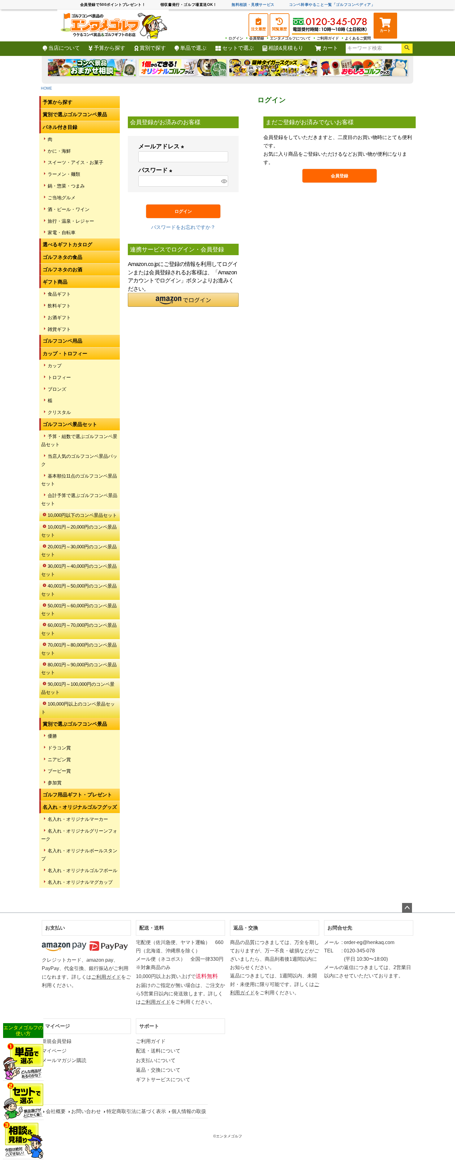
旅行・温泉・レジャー (71, 221)
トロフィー (59, 377)
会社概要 (56, 1111)
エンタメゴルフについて (290, 38)
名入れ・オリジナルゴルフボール (82, 870)
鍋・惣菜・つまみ (66, 185)
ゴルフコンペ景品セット (70, 424)
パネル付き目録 (60, 127)
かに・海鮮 (59, 151)
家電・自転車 (62, 232)
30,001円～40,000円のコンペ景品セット (79, 570)
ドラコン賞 (59, 747)
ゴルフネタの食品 (62, 257)
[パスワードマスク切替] (223, 181)
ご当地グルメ (62, 197)
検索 (407, 48)
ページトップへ (407, 908)
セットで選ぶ (238, 48)
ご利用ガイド (328, 38)
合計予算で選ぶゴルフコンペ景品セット (79, 499)
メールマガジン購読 (64, 1060)
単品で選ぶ (193, 48)
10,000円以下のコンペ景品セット (82, 515)
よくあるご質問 (358, 38)
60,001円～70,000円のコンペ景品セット (79, 629)
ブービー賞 (59, 771)
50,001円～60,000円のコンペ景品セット (79, 609)
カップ (55, 365)
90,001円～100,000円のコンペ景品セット (78, 688)
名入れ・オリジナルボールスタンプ (79, 854)
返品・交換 (245, 927)
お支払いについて (156, 1060)
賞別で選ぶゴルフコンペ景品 (75, 114)
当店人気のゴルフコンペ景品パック (79, 460)
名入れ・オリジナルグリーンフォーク (79, 834)
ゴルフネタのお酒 (62, 269)
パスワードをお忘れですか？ (183, 227)
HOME (46, 88)
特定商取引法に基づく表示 (136, 1111)
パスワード (156, 170)
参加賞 (55, 782)
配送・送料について (158, 1050)
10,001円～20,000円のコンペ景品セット (79, 531)
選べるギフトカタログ (67, 244)
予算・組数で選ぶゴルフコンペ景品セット (79, 440)
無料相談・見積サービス (253, 4)
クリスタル (59, 412)
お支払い (55, 927)
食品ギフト (59, 294)
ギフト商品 (55, 282)
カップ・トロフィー (65, 353)
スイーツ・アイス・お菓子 (75, 162)
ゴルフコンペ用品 (62, 341)
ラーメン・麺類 (64, 174)
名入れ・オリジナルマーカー (78, 819)
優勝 (52, 736)
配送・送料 (151, 927)
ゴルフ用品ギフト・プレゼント (77, 794)
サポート (149, 1026)
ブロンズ (57, 389)
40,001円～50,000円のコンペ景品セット (79, 590)
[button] (183, 300)
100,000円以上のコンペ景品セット (78, 708)
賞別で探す (153, 48)
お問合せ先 (339, 927)
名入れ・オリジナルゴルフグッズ (80, 807)
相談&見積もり (285, 48)
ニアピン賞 (59, 759)
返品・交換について (158, 1070)
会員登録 (256, 38)
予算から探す (109, 48)
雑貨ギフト (59, 329)
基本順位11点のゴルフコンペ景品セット (79, 480)
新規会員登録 (57, 1041)
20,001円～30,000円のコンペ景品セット (79, 550)
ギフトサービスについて (163, 1079)
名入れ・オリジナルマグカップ (80, 882)
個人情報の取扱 (188, 1111)
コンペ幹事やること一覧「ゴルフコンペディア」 (332, 4)
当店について (64, 48)
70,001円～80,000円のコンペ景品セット (79, 649)
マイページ (57, 1026)
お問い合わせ (86, 1111)
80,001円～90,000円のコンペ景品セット (79, 668)
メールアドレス (162, 146)
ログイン (235, 38)
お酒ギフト (59, 317)
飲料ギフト (59, 305)
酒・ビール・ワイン (68, 209)
